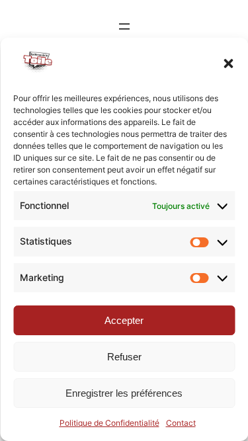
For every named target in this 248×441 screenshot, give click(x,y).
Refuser (124, 356)
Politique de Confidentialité (109, 423)
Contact (181, 423)
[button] (228, 63)
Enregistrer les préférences (124, 393)
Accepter (124, 320)
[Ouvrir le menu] (124, 26)
